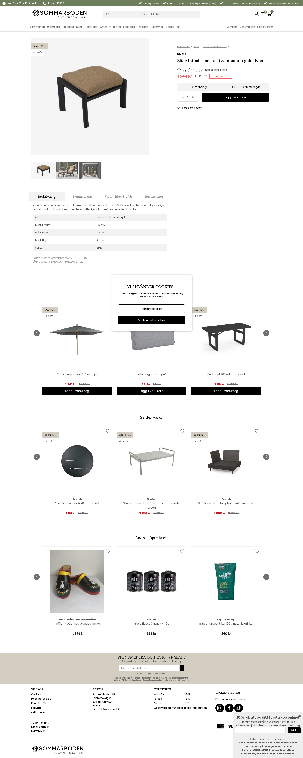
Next (266, 333)
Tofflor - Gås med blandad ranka (77, 624)
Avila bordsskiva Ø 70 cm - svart (77, 503)
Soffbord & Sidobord (215, 46)
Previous (37, 333)
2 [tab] (151, 400)
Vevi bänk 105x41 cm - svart (226, 374)
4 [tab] (159, 520)
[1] (90, 96)
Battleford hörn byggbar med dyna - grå (226, 503)
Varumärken (247, 27)
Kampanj (232, 27)
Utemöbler (183, 46)
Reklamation (38, 712)
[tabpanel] (77, 348)
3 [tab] (157, 400)
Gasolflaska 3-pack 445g (151, 624)
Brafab (181, 54)
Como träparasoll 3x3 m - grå (77, 374)
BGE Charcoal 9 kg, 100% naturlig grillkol (226, 624)
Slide (99, 247)
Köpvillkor (36, 708)
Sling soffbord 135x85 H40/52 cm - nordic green (151, 505)
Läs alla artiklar (40, 727)
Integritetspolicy (41, 699)
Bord (196, 46)
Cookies (36, 694)
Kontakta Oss (39, 703)
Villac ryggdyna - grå (151, 374)
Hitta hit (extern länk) (106, 709)
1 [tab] (146, 400)
